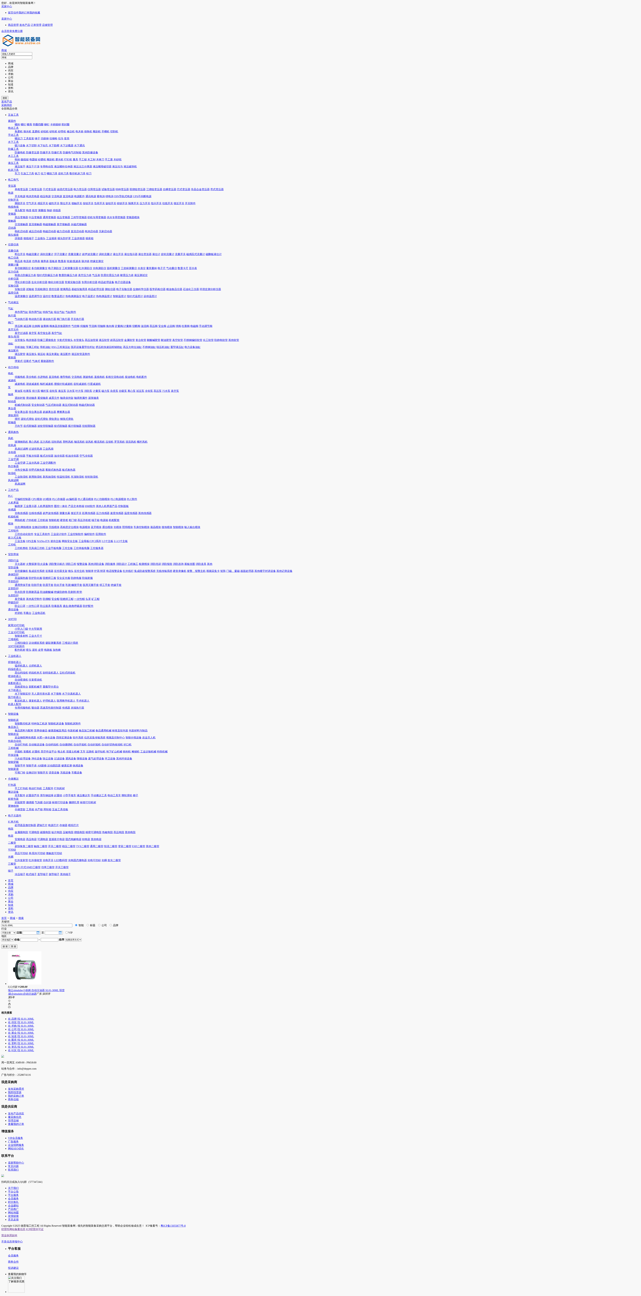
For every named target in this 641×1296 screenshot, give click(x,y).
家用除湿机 (35, 476)
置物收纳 (13, 805)
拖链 (49, 210)
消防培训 (155, 564)
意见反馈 (13, 1219)
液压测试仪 (141, 275)
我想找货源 (14, 1092)
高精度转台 (21, 686)
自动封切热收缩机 (112, 744)
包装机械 (72, 730)
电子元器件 (14, 815)
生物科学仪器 (141, 289)
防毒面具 (56, 606)
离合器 (12, 408)
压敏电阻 (68, 832)
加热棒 (57, 649)
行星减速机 (94, 383)
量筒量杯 (151, 268)
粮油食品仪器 (174, 289)
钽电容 (86, 839)
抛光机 (27, 131)
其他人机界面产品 (106, 506)
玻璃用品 (65, 289)
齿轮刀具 (63, 173)
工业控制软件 (75, 534)
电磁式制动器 (87, 404)
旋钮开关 (110, 203)
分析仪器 (13, 278)
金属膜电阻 (21, 832)
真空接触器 (63, 224)
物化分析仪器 (56, 282)
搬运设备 (13, 791)
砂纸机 (45, 131)
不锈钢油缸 (149, 347)
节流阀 (93, 326)
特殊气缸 (48, 312)
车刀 (17, 173)
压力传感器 (103, 513)
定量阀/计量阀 (123, 326)
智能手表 (31, 765)
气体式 (36, 361)
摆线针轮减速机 (63, 383)
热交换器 (13, 466)
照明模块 (127, 527)
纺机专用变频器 (96, 217)
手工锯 (83, 159)
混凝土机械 (72, 751)
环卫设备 (110, 758)
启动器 (12, 227)
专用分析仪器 (89, 282)
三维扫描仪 (21, 642)
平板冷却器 (32, 455)
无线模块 (54, 527)
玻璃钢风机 (21, 441)
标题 (92, 925)
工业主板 (20, 541)
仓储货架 (20, 809)
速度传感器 (117, 513)
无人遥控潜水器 (40, 693)
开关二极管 (54, 846)
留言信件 (13, 12)
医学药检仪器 (158, 289)
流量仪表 (13, 250)
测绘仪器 (110, 289)
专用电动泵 (46, 166)
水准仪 (142, 268)
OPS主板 (31, 541)
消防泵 (88, 390)
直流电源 (68, 196)
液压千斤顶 (32, 166)
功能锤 (45, 138)
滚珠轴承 (93, 397)
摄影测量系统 (53, 642)
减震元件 (54, 397)
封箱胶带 (20, 802)
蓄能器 (12, 357)
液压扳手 (20, 166)
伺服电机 (20, 376)
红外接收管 (35, 860)
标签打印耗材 (88, 802)
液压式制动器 (70, 404)
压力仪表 (13, 271)
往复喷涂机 (35, 679)
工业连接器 (78, 238)
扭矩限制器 (88, 425)
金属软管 (129, 340)
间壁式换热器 (37, 469)
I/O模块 (47, 499)
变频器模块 (133, 217)
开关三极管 (62, 867)
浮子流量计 (60, 254)
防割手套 (36, 585)
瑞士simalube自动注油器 (22, 993)
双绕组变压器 (138, 189)
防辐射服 (87, 578)
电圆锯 (33, 159)
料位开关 (20, 254)
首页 (4, 918)
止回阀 (171, 326)
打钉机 (68, 159)
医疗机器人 (14, 697)
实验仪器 (13, 285)
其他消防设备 (96, 564)
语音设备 (54, 772)
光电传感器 (21, 513)
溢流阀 (145, 326)
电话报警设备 (114, 571)
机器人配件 (14, 704)
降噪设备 (82, 758)
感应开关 (42, 203)
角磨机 (19, 131)
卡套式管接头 (65, 340)
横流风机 (99, 441)
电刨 (17, 159)
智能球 (89, 571)
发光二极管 (114, 860)
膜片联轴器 (74, 425)
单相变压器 (21, 189)
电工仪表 (13, 257)
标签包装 (13, 798)
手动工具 (13, 135)
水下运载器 (66, 145)
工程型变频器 (79, 217)
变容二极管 (124, 846)
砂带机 (62, 131)
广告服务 (13, 1141)
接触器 (12, 220)
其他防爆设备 (90, 152)
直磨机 (36, 131)
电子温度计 (88, 296)
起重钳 (58, 795)
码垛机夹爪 (35, 672)
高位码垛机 (21, 672)
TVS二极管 (82, 846)
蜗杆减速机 (46, 383)
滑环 (17, 418)
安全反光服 (63, 578)
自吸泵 (123, 390)
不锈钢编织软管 (193, 340)
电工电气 (13, 179)
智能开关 (42, 772)
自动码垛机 (52, 744)
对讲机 (19, 613)
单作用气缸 (21, 312)
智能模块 (178, 527)
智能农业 (13, 734)
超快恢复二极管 (24, 846)
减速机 (12, 380)
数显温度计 (58, 296)
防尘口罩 (20, 606)
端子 (10, 870)
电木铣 (79, 131)
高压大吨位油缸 (132, 347)
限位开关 (65, 203)
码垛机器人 (14, 669)
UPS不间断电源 (142, 196)
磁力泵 (105, 390)
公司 (104, 925)
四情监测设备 (64, 737)
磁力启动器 (63, 231)
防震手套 (48, 585)
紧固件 (12, 121)
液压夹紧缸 (52, 354)
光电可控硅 (94, 860)
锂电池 (109, 196)
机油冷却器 (72, 455)
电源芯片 (53, 825)
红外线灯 (128, 571)
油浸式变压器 (65, 189)
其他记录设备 (284, 571)
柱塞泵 (27, 390)
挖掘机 (19, 751)
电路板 (48, 649)
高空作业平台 (49, 751)
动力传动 (13, 367)
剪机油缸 (45, 347)
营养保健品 (40, 730)
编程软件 (89, 534)
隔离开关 (133, 203)
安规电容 (20, 839)
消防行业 (13, 560)
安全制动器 (38, 404)
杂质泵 (114, 390)
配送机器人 (21, 700)
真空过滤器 (21, 333)
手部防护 (13, 581)
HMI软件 (90, 506)
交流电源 (56, 196)
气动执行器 (21, 319)
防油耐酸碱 (46, 592)
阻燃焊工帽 (66, 599)
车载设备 (76, 772)
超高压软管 (117, 340)
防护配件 (88, 606)
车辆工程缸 (32, 347)
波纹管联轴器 (45, 425)
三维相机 (13, 639)
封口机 (128, 744)
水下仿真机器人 (71, 693)
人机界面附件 (45, 506)
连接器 (19, 238)
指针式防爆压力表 (47, 275)
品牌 (115, 925)
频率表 (45, 261)
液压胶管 (20, 354)
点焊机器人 (35, 665)
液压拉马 (117, 166)
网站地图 (13, 1212)
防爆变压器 (32, 152)
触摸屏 (19, 506)
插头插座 (13, 234)
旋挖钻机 (100, 751)
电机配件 (141, 376)
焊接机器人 (14, 662)
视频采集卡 (213, 571)
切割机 (114, 131)
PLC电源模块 (118, 499)
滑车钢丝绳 (46, 795)
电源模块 (84, 527)
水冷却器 (20, 455)
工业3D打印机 (16, 632)
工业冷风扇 (32, 462)
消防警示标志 (57, 564)
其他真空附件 (34, 599)
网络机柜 (20, 520)
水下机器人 (14, 690)
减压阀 (27, 326)
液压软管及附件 (80, 354)
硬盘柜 (64, 520)
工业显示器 (30, 506)
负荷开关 (99, 203)
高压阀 (154, 326)
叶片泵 (79, 390)
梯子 (135, 795)
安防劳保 (13, 554)
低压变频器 (63, 217)
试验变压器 (108, 189)
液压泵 (62, 390)
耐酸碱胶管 (153, 340)
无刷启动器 (105, 231)
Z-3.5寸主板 (121, 541)
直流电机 (54, 376)
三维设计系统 (70, 642)
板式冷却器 (46, 455)
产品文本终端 (76, 506)
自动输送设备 (37, 744)
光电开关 (48, 860)
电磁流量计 (32, 254)
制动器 (12, 401)
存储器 (63, 825)
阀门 (10, 322)
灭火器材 (20, 564)
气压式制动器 (53, 404)
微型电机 (65, 376)
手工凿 (109, 159)
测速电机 (88, 376)
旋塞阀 (45, 326)
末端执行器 (77, 707)
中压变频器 (35, 217)
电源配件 (79, 196)
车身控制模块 (142, 527)
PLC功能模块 (102, 499)
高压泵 (158, 390)
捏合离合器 (35, 411)
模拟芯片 (73, 825)
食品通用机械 (103, 730)
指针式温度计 (135, 296)
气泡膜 (39, 802)
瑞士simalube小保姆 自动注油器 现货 (36, 990)
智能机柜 (54, 520)
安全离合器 (21, 411)
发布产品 (24, 25)
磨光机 (59, 159)
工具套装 (28, 138)
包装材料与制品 (138, 730)
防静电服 (76, 578)
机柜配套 (114, 520)
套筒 (66, 138)
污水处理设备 (23, 758)
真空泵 (33, 333)
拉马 (60, 138)
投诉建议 (13, 1267)
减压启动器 (35, 231)
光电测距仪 (99, 268)
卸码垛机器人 (51, 672)
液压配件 (13, 350)
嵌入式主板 (14, 537)
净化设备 (36, 758)
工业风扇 (48, 448)
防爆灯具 (56, 152)
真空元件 (13, 329)
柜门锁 (73, 520)
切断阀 (136, 326)
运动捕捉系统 (37, 642)
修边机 (71, 131)
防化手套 (59, 585)
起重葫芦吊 (32, 795)
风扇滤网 (13, 480)
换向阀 (110, 326)
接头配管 (20, 210)
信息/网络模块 (23, 527)
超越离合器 (49, 411)
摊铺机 (136, 751)
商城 (4, 50)
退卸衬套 (20, 397)
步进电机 (42, 376)
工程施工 (133, 564)
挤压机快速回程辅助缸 (109, 347)
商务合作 (13, 1261)
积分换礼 (13, 1202)
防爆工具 (13, 149)
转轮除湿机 (91, 476)
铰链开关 (122, 203)
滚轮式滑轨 (27, 418)
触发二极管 (40, 846)
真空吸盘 (20, 599)
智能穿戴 (13, 762)
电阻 (10, 828)
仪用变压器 (94, 189)
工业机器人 (14, 656)
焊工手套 (104, 585)
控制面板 (123, 506)
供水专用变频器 (116, 217)
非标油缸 (20, 347)
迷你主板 (55, 541)
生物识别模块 (40, 527)
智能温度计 (119, 296)
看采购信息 (14, 1117)
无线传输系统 (164, 571)
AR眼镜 (42, 765)
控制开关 (13, 199)
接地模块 (167, 527)
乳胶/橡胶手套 (73, 585)
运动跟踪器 (54, 765)
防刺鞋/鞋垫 (75, 592)
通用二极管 (96, 846)
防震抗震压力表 (110, 275)
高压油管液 (91, 340)
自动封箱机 (94, 744)
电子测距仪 (54, 268)
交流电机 (76, 376)
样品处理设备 (106, 282)
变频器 (12, 213)
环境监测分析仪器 (210, 289)
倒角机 (88, 131)
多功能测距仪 (23, 268)
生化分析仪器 (39, 282)
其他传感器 (145, 513)
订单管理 (36, 25)
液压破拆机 (130, 166)
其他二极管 (152, 846)
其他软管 (233, 340)
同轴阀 (101, 326)
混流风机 (131, 441)
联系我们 (13, 1169)
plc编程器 (71, 499)
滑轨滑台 (54, 418)
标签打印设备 (60, 802)
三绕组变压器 (154, 189)
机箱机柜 (13, 516)
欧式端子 (31, 874)
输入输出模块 (192, 527)
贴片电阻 (56, 832)
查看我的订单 (16, 1124)
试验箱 (30, 289)
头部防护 (13, 595)
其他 (209, 564)
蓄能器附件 (47, 361)
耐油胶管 (166, 340)
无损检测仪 (41, 289)
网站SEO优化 (16, 1148)
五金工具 (13, 114)
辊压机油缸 (163, 347)
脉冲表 (85, 261)
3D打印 (12, 619)
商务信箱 (13, 1099)
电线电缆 (13, 206)
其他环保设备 (124, 758)
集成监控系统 (37, 571)
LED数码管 (60, 860)
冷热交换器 (21, 469)
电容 (10, 835)
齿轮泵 (53, 390)
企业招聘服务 (16, 1145)
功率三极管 (48, 867)
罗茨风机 (119, 441)
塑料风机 (68, 441)
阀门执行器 (63, 319)
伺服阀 (84, 326)
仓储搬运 (13, 778)
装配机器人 (14, 683)
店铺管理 (47, 25)
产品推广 (13, 1209)
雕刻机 (97, 131)
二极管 (12, 842)
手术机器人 (82, 700)
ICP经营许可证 (35, 1229)
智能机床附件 (73, 723)
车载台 (27, 613)
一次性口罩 (32, 606)
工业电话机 (38, 613)
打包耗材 (59, 788)
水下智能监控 (23, 693)
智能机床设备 (56, 723)
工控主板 (67, 548)
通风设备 (70, 758)
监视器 (49, 571)
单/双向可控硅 (37, 853)
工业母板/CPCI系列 (89, 541)
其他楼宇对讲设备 (265, 571)
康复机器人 (35, 700)
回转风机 (56, 441)
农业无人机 (149, 737)
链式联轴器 (60, 425)
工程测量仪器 (70, 268)
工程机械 (13, 748)
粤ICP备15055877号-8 (173, 1225)
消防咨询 (178, 564)
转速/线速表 (74, 261)
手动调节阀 (205, 326)
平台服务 (13, 1195)
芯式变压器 (183, 189)
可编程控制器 (23, 499)
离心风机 (34, 441)
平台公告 (13, 1191)
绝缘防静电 (60, 592)
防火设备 (42, 564)
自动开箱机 (80, 744)
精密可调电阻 (93, 832)
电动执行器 (35, 319)
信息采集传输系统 (94, 737)
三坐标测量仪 (129, 268)
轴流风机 (79, 441)
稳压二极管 (68, 846)
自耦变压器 (169, 189)
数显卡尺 (183, 268)
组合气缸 (59, 312)
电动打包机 (35, 788)
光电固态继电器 (77, 860)
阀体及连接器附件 (60, 326)
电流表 (27, 261)
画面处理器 (247, 571)
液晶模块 (155, 527)
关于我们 (13, 1188)
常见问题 (13, 1166)
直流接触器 (35, 224)
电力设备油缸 (192, 347)
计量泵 (97, 390)
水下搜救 (56, 693)
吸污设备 (20, 145)
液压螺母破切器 (102, 166)
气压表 (96, 275)
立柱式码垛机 (67, 672)
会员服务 (13, 1198)
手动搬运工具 (99, 795)
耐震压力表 (127, 275)
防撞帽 (47, 599)
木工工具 (13, 156)
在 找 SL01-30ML (21, 1018)
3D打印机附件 (16, 646)
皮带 (40, 649)
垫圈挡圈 (38, 124)
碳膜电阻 (45, 832)
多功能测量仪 (39, 268)
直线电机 (99, 376)
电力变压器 (80, 189)
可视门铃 (20, 772)
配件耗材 (20, 649)
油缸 (10, 343)
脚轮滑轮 (127, 795)
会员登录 (6, 31)
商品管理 (13, 25)
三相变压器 (35, 189)
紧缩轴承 (42, 397)
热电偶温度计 (104, 296)
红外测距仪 (85, 268)
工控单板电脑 (81, 548)
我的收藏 (34, 12)
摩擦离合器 (63, 411)
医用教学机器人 (66, 700)
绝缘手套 (116, 585)
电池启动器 (91, 231)
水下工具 (13, 142)
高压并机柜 (84, 520)
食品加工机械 (87, 730)
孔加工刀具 (27, 173)
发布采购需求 (16, 1088)
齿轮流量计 (167, 254)
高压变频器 (21, 217)
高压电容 (31, 839)
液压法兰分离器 (82, 166)
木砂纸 (118, 159)
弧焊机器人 (21, 665)
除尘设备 (48, 758)
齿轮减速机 (80, 383)
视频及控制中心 (115, 737)
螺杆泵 (45, 390)
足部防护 (13, 588)
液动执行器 (49, 319)
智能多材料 (21, 635)
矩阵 (223, 571)
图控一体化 (60, 506)
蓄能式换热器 (53, 469)
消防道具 (201, 564)
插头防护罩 (64, 238)
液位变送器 (145, 254)
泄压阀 (19, 326)
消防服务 (110, 564)
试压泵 (140, 390)
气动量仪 (171, 268)
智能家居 (13, 769)
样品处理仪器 (96, 289)
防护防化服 (35, 578)
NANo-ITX (43, 541)
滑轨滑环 (13, 415)
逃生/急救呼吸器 (72, 606)
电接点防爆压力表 (25, 275)
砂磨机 (42, 159)
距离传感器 (88, 513)
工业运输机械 (148, 751)
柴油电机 (130, 376)
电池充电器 (32, 196)
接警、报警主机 (196, 571)
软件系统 (78, 737)
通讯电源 (90, 196)
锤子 (37, 138)
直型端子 (42, 874)
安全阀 (162, 326)
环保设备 (13, 755)
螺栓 (17, 124)
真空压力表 (84, 275)
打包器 (12, 784)
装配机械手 (35, 686)
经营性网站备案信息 (13, 1229)
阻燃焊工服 (49, 578)
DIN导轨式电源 (123, 196)
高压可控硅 (21, 853)
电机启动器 (21, 231)
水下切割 (31, 145)
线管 (34, 210)
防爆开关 (45, 152)
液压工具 (13, 163)
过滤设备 (59, 758)
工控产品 (13, 490)
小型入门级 (21, 628)
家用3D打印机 (16, 625)
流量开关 (180, 254)
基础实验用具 (79, 289)
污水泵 (166, 390)
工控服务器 (96, 548)
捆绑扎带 (74, 802)
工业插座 (51, 238)
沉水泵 (71, 390)
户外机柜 (31, 520)
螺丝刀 (19, 138)
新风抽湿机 (49, 476)
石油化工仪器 (191, 289)
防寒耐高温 (32, 592)
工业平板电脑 (53, 548)
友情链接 (13, 1216)
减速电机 (20, 383)
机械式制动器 (23, 404)
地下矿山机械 (114, 751)
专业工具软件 (42, 534)
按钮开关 (88, 203)
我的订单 (24, 12)
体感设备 (78, 765)
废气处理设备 (96, 758)
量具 (75, 159)
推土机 (61, 751)
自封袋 (47, 802)
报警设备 (82, 564)
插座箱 (89, 238)
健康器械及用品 (57, 730)
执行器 (12, 315)
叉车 (82, 751)
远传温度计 (150, 296)
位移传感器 (35, 513)
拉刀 (43, 173)
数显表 (62, 261)
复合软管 (141, 340)
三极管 (12, 863)
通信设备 (13, 609)
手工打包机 (21, 788)
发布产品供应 (16, 1113)
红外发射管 (21, 860)
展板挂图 (189, 564)
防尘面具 (45, 606)
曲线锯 (25, 159)
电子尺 (162, 268)
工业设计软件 (59, 534)
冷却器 (12, 452)
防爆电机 (20, 152)
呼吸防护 (13, 602)
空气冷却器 (86, 455)
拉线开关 (167, 203)
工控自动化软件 (24, 534)
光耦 (10, 856)
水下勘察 (54, 145)
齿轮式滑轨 (41, 418)
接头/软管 (13, 336)
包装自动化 (14, 741)
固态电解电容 (73, 839)
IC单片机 (13, 821)
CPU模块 (36, 499)
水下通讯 (79, 145)
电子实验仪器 (124, 289)
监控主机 (79, 571)
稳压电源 (45, 196)
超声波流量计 (90, 254)
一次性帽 (79, 599)
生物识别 (31, 772)
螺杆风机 (142, 441)
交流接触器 (21, 224)
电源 (10, 192)
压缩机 (109, 441)
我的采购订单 (16, 1095)
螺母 (29, 124)
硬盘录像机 (179, 571)
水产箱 (39, 809)
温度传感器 (131, 513)
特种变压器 (122, 189)
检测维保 (144, 564)
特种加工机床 (39, 723)
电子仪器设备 (123, 282)
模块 (10, 523)
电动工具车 (114, 795)
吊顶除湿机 (77, 476)
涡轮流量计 (105, 254)
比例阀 (36, 326)
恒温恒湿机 (63, 476)
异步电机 (31, 376)
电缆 (28, 210)
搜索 (21, 918)
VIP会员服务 (15, 1138)
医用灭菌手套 (91, 585)
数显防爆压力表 (68, 275)
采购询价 (6, 105)
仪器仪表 (13, 244)
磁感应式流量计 (195, 254)
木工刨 (91, 159)
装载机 (27, 751)
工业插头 (40, 238)
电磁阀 (194, 326)
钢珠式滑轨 (66, 418)
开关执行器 (77, 319)
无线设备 (65, 772)
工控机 (12, 544)
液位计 (156, 254)
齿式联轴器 (30, 425)
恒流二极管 (110, 846)
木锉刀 (100, 159)
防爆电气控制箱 (72, 152)
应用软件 (100, 534)
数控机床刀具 (77, 173)
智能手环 (20, 765)
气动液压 (13, 302)
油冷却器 (59, 455)
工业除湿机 (21, 476)
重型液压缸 (177, 347)
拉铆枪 (53, 138)
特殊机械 (162, 751)
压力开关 (145, 203)
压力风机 (45, 441)
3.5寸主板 (107, 541)
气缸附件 (70, 312)
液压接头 (31, 354)
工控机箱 (42, 520)
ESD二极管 (138, 846)
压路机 (90, 751)
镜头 (70, 571)
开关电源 (20, 196)
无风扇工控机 (37, 548)
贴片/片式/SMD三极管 (28, 867)
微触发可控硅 (54, 853)
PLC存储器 (58, 499)
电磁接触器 (49, 224)
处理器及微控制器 (25, 825)
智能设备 (13, 713)
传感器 (12, 509)
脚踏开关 (20, 203)
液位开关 (118, 254)
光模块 (118, 527)
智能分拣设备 (134, 737)
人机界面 (13, 502)
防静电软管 (221, 340)
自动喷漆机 (21, 679)
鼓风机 (89, 441)
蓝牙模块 (96, 527)
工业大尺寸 (35, 635)
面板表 (53, 261)
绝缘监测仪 (96, 261)
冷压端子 (20, 874)
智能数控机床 (23, 723)
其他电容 (96, 839)
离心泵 (132, 390)
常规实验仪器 (73, 282)
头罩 (88, 599)
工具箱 (30, 809)
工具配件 (48, 788)
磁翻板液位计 (214, 254)
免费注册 (17, 31)
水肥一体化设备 (46, 737)
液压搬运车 (83, 795)
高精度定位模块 (69, 527)
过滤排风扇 (35, 448)
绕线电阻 (79, 832)
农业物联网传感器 (25, 737)
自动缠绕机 (66, 744)
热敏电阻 (107, 832)
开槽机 (105, 131)
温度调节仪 (35, 296)
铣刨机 (127, 751)
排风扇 (12, 445)
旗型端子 (54, 874)
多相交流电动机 (114, 376)
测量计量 (13, 264)
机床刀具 (13, 170)
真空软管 (177, 340)
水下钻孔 (42, 145)
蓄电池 (101, 196)
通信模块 (107, 527)
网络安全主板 (70, 541)
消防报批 (167, 564)
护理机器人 (49, 700)
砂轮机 (53, 131)
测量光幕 (64, 513)
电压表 (19, 261)
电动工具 (13, 128)
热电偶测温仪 (73, 296)
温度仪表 (13, 292)
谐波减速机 (32, 383)
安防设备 (13, 567)
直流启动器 (77, 231)
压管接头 (20, 340)
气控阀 (75, 326)
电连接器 (31, 340)
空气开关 (31, 203)
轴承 (10, 394)
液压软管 (104, 340)
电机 (10, 373)
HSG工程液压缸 (60, 347)
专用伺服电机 (23, 707)
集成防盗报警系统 (145, 571)
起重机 (36, 751)
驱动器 (35, 707)
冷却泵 (149, 390)
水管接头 (78, 340)
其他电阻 (130, 832)
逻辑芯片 (42, 825)
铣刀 (37, 173)
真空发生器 (44, 333)
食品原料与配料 (24, 730)
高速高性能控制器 (50, 707)
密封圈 (65, 124)
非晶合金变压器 (200, 189)
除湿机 (12, 473)
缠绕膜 (30, 802)
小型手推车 (69, 795)
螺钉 (23, 124)
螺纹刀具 (52, 173)
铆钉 (46, 124)
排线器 (57, 210)
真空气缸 (56, 333)
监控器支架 (60, 571)
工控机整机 (21, 548)
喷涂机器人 (14, 676)
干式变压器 (49, 189)
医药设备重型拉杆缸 (83, 347)
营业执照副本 (9, 1235)
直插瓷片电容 (57, 839)
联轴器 (12, 422)
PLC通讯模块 (85, 499)
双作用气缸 (35, 312)
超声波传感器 (51, 513)
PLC (10, 496)
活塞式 (27, 361)
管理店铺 (13, 1120)
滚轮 (34, 649)
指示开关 (156, 203)
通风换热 (13, 432)
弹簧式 (19, 361)
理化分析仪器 (23, 282)
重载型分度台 (51, 686)
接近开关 (179, 203)
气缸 (10, 308)
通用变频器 (49, 217)
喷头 (28, 649)
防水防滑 (20, 592)
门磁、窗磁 (233, 571)
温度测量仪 (21, 296)
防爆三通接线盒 (46, 340)
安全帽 (55, 599)
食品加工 (13, 727)
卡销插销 (55, 124)
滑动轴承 (31, 397)
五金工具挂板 (60, 809)
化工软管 (208, 340)
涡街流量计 (46, 254)
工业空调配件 (48, 462)
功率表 (36, 261)
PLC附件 (132, 499)
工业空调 (13, 459)
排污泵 (36, 390)
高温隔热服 (21, 578)
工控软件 (13, 530)
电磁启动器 (49, 231)
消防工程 (70, 564)
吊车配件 (20, 795)
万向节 (19, 425)
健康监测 (66, 765)
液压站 (41, 354)
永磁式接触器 (79, 224)
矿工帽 (95, 599)
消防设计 (121, 564)
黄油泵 (19, 390)
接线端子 (28, 238)
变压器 (12, 185)
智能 (81, 925)
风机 (10, 438)
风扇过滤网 (21, 448)
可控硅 (12, 849)
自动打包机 (21, 744)
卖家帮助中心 (16, 1162)
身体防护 (13, 574)
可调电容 (42, 839)
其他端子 (65, 874)
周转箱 (47, 809)
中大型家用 (35, 628)
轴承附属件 (80, 397)
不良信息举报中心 (12, 1241)
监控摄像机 (21, 571)
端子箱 (95, 520)
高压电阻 (119, 832)
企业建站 (13, 1205)
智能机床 (13, 720)
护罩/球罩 (99, 571)
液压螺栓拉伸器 (63, 166)
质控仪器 (54, 289)
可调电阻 (34, 832)
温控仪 (47, 296)
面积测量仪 (113, 268)
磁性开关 (54, 203)
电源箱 (104, 520)
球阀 (178, 326)
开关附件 (190, 203)
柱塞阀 (186, 326)
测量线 (42, 210)
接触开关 (76, 203)
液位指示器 (131, 254)
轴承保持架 (66, 397)
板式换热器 (68, 469)
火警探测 (31, 564)
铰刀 (88, 173)
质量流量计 (74, 254)
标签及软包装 (120, 730)
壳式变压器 (217, 189)
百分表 (193, 268)
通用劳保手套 (23, 585)
